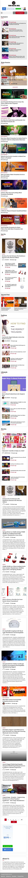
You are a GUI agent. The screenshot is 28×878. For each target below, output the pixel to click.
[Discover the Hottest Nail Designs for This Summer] (6, 346)
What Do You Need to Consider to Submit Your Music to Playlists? (13, 157)
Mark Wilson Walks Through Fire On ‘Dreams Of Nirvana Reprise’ (16, 44)
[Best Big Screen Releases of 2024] (6, 465)
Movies (3, 429)
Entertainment (19, 77)
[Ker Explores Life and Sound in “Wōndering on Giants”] (5, 50)
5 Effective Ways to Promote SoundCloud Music (14, 210)
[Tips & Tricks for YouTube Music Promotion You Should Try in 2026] (5, 30)
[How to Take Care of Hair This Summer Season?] (6, 410)
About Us (3, 876)
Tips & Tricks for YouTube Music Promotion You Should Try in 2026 (16, 31)
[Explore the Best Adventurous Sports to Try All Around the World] (6, 423)
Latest (3, 254)
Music (9, 118)
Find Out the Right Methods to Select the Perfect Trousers (13, 337)
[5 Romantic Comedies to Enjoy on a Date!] (14, 440)
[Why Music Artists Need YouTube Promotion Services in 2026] (7, 302)
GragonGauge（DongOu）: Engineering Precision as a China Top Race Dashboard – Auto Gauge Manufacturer (14, 799)
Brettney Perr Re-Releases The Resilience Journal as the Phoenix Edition (13, 256)
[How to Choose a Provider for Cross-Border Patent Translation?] (22, 279)
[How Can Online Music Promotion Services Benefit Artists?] (14, 167)
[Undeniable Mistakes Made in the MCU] (6, 471)
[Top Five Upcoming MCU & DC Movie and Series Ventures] (6, 478)
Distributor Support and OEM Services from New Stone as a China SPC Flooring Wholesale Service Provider (14, 731)
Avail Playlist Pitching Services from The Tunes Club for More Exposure (12, 102)
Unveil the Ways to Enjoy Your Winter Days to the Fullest (17, 416)
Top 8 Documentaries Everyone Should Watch (18, 458)
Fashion (4, 315)
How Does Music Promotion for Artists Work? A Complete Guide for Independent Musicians (14, 139)
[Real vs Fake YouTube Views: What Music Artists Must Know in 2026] (5, 36)
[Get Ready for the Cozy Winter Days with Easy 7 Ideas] (6, 366)
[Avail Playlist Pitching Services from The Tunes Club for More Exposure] (14, 94)
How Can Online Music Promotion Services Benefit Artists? (13, 175)
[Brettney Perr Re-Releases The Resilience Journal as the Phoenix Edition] (14, 246)
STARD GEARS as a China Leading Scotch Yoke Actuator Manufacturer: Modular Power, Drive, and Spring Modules (11, 271)
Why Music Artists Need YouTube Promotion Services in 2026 (6, 309)
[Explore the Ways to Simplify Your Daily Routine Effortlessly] (6, 403)
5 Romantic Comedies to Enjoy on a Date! (13, 450)
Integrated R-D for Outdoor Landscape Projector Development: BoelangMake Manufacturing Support (13, 665)
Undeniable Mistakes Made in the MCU (18, 470)
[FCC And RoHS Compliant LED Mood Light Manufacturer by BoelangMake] (22, 286)
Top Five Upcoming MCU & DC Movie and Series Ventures (17, 478)
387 (21, 819)
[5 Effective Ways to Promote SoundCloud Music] (14, 203)
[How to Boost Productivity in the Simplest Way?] (14, 384)
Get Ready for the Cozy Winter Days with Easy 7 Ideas (17, 366)
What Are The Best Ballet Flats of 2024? (18, 351)
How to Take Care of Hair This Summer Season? (18, 409)
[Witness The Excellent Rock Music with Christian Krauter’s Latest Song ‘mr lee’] (5, 56)
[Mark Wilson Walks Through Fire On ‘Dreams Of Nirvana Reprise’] (5, 43)
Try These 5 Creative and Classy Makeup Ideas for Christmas (16, 359)
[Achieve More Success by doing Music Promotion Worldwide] (14, 185)
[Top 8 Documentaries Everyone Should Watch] (6, 458)
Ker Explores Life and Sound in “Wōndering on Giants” (15, 50)
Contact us (8, 876)
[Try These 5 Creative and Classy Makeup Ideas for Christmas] (6, 359)
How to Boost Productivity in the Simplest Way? (13, 394)
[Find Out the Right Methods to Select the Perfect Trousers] (14, 327)
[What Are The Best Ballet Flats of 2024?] (6, 353)
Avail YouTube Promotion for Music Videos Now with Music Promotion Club (12, 228)
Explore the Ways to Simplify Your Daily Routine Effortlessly (18, 403)
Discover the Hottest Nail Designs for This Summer (17, 346)
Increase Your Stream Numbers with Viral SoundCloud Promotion (20, 309)
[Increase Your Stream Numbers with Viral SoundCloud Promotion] (20, 302)
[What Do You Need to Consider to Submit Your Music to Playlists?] (14, 148)
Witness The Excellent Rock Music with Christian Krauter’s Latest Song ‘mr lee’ (17, 57)
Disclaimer (14, 876)
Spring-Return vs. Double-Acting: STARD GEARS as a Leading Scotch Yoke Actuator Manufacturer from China (11, 264)
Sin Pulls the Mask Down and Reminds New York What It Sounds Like (17, 24)
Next (25, 302)
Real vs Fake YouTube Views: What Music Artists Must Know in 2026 (17, 37)
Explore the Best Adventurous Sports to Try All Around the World (17, 422)
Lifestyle (4, 372)
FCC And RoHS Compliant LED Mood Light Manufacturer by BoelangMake (10, 285)
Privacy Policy (21, 876)
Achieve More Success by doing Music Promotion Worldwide (11, 193)
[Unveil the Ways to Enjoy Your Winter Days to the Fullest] (6, 416)
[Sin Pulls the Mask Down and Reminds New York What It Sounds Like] (5, 23)
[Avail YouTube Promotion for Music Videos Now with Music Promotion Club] (14, 219)
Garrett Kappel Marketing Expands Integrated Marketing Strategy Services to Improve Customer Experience (14, 766)
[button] (14, 13)
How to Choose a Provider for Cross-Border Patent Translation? (11, 278)
